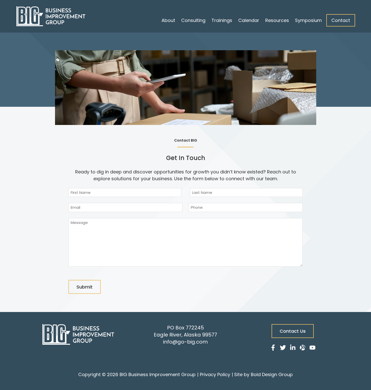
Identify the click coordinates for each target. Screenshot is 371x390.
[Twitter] (282, 348)
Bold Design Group (272, 374)
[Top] (352, 383)
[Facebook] (273, 348)
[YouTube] (312, 348)
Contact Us (293, 331)
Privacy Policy (215, 374)
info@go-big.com (185, 341)
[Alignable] (302, 348)
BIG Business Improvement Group (158, 374)
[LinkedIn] (292, 348)
